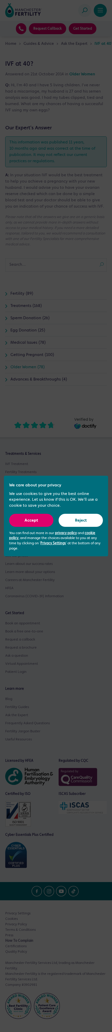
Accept (31, 520)
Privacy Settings (53, 543)
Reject (81, 520)
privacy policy (66, 533)
